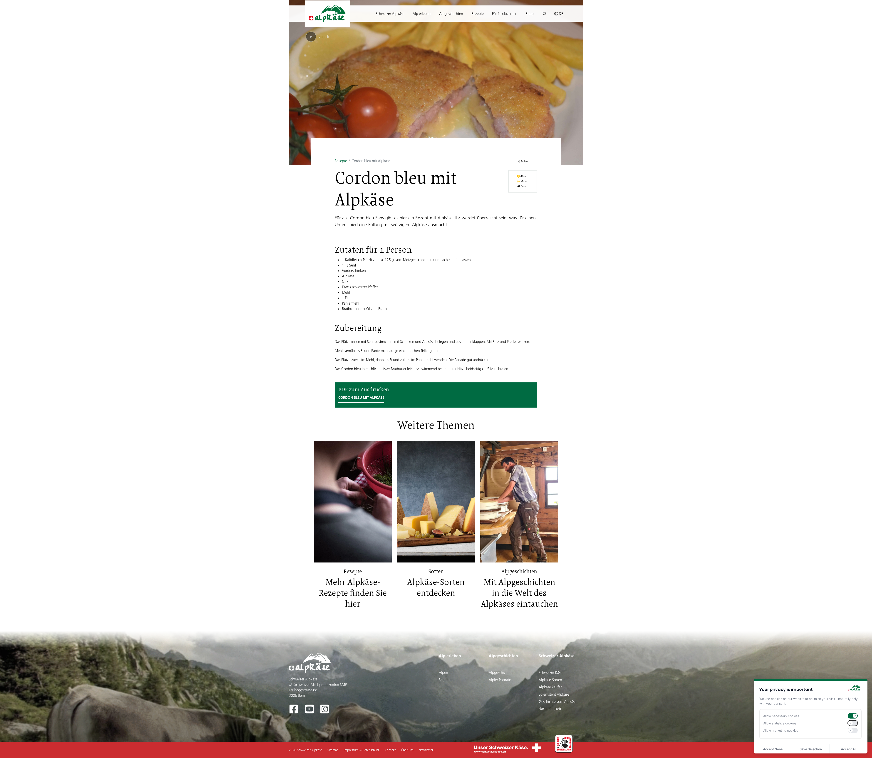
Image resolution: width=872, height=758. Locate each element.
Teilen (524, 161)
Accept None (773, 749)
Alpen (443, 672)
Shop (530, 13)
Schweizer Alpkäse (557, 655)
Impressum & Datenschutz (361, 750)
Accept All (849, 749)
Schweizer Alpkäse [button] (390, 13)
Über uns (407, 750)
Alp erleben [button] (422, 13)
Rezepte (477, 13)
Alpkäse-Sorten (550, 679)
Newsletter (426, 750)
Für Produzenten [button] (504, 13)
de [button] (560, 13)
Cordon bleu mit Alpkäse (361, 397)
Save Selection (811, 749)
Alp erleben (450, 655)
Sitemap (333, 750)
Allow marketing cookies (780, 730)
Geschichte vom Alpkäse (557, 701)
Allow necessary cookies (781, 716)
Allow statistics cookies (779, 723)
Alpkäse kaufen (550, 687)
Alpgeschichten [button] (451, 13)
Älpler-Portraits (500, 679)
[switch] (853, 716)
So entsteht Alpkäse (554, 694)
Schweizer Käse (550, 672)
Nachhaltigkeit (550, 709)
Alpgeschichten (503, 655)
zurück (324, 36)
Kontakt (390, 750)
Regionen (446, 679)
